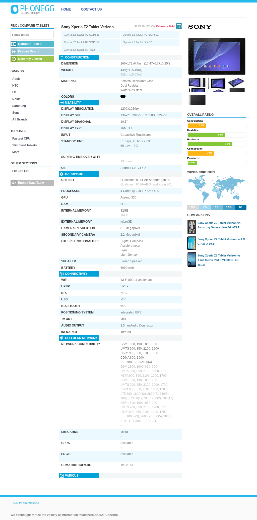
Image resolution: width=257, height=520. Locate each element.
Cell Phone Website (26, 502)
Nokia (16, 99)
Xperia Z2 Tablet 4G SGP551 (81, 42)
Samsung (19, 106)
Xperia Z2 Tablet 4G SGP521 (141, 34)
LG (14, 92)
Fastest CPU (21, 138)
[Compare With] (179, 26)
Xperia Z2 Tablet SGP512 (79, 49)
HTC (15, 85)
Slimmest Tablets (24, 145)
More (16, 152)
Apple (16, 79)
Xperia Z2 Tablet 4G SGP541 (81, 34)
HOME (66, 9)
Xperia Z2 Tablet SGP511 (138, 42)
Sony (16, 112)
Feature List (20, 171)
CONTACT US (91, 9)
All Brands (19, 119)
